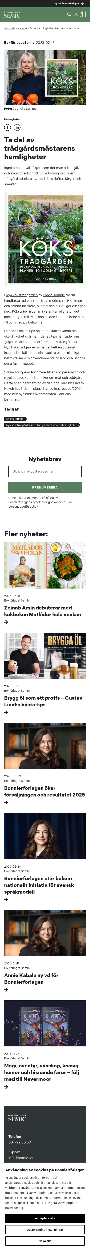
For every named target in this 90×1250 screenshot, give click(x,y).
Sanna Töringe (54, 295)
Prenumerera (45, 487)
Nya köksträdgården (22, 295)
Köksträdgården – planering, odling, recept (37, 389)
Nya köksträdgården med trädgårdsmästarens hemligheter (41, 425)
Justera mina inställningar (45, 1229)
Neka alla (45, 1241)
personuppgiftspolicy (23, 506)
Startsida (9, 28)
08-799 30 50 (19, 1142)
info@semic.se (20, 1158)
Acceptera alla (45, 1218)
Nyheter (22, 28)
